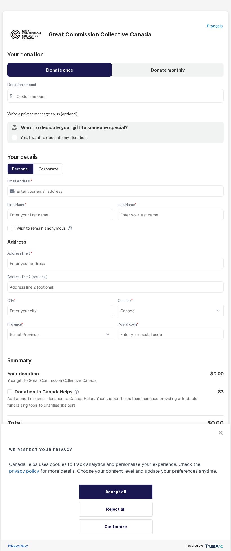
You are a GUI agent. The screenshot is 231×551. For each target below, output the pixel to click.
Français (215, 25)
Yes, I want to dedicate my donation (53, 137)
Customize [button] (116, 526)
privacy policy (24, 471)
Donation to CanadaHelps (43, 392)
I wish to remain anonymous (40, 228)
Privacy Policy (18, 545)
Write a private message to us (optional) (42, 113)
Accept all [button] (115, 491)
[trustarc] (213, 545)
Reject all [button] (115, 509)
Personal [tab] (20, 168)
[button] (220, 433)
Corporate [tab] (48, 168)
